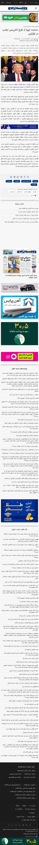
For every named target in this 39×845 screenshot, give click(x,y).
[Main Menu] (36, 8)
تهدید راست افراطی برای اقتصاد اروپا (28, 208)
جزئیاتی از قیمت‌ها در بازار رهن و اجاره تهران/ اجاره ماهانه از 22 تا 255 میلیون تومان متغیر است (20, 642)
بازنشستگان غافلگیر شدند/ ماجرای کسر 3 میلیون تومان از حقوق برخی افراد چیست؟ (19, 756)
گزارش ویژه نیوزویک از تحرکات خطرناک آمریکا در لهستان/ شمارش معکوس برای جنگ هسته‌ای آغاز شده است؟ (20, 666)
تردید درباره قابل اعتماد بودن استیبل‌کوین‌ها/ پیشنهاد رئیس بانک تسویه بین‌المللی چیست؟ (21, 696)
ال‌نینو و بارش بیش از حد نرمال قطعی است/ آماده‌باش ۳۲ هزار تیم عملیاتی (20, 390)
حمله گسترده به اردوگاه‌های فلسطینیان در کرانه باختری (23, 671)
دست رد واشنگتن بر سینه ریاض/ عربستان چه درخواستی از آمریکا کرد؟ (19, 450)
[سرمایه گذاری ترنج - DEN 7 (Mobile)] (19, 17)
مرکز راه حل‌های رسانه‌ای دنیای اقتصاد (25, 795)
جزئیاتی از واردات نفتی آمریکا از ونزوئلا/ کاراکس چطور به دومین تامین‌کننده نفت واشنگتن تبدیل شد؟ (21, 679)
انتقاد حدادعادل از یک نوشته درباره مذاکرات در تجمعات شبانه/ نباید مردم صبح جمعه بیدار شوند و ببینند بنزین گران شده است (20, 374)
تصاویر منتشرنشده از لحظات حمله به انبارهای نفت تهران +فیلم (21, 423)
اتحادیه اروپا (26, 181)
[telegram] (14, 177)
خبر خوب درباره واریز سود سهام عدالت (27, 420)
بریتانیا (9, 181)
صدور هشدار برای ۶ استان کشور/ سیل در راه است (25, 482)
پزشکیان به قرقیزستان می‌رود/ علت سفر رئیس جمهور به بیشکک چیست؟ (21, 551)
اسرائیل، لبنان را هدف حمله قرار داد (29, 602)
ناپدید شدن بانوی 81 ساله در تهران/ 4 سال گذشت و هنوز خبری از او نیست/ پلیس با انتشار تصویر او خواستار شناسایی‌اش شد (19, 691)
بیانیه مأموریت (20, 817)
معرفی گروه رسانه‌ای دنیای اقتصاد (26, 771)
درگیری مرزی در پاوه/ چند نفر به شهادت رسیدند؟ (25, 446)
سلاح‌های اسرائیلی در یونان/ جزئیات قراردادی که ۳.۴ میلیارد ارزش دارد (20, 716)
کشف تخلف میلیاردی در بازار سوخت (28, 616)
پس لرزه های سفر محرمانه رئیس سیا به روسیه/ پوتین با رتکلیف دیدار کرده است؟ (21, 535)
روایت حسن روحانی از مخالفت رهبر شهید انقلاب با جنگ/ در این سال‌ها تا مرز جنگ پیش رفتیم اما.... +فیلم (20, 486)
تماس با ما (32, 806)
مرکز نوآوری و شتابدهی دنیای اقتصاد (25, 788)
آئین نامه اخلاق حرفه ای (28, 820)
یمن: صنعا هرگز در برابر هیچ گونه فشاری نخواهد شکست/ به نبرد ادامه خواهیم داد (20, 586)
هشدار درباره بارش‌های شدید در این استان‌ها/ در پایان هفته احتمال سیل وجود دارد (20, 428)
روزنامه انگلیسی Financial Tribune (26, 798)
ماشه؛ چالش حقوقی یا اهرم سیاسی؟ (28, 212)
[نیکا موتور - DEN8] (19, 287)
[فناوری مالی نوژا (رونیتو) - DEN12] (19, 510)
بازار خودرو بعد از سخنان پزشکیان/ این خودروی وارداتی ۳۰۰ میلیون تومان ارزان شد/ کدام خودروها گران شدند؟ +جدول (19, 403)
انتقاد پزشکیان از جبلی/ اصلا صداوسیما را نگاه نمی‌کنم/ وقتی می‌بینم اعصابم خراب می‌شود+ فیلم (19, 572)
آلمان (35, 181)
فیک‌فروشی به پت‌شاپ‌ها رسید (30, 687)
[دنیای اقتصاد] (17, 8)
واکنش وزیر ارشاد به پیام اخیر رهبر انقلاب (27, 662)
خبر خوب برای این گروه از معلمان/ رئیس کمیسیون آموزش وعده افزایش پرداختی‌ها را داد (21, 654)
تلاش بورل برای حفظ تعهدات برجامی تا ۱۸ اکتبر (25, 219)
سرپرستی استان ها (30, 809)
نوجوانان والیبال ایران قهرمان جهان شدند (27, 435)
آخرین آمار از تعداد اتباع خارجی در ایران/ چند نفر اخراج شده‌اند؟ (21, 646)
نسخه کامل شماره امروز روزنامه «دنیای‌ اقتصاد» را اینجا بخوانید (21, 276)
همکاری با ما (18, 809)
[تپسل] (2, 125)
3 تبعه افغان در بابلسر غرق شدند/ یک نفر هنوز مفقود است (22, 729)
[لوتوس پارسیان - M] (19, 841)
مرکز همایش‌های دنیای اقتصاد (12, 785)
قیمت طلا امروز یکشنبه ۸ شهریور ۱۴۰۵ (27, 398)
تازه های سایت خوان (19, 529)
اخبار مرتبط (19, 204)
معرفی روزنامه (31, 817)
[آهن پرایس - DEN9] (19, 307)
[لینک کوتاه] (28, 177)
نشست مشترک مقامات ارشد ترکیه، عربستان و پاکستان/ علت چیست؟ (20, 564)
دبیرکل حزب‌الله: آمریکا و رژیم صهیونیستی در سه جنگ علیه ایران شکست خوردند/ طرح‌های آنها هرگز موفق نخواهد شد (21, 606)
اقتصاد (17, 181)
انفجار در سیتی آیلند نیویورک (30, 732)
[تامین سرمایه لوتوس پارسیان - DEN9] (19, 333)
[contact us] (12, 825)
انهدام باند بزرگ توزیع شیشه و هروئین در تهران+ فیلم (23, 701)
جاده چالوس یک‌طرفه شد (31, 650)
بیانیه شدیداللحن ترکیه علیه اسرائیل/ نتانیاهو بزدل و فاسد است (21, 708)
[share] (16, 825)
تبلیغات (24, 806)
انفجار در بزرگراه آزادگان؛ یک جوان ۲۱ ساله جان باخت (23, 395)
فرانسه (34, 185)
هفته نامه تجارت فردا (29, 777)
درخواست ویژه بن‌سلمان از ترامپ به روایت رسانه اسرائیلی (22, 683)
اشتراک (17, 806)
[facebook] (24, 177)
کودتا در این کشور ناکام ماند (30, 752)
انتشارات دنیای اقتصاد (29, 785)
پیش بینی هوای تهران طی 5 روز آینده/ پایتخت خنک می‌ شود (21, 582)
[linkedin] (17, 177)
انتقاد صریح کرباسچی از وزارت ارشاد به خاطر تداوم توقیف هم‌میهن (20, 379)
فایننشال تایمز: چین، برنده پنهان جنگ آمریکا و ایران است (23, 619)
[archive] (9, 825)
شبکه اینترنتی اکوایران (15, 774)
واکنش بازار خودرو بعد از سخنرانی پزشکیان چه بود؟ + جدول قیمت (20, 453)
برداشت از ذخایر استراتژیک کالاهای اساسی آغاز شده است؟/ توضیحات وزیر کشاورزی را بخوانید (19, 724)
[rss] (19, 825)
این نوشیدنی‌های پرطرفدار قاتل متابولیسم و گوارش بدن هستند (21, 478)
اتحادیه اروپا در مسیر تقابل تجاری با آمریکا (27, 215)
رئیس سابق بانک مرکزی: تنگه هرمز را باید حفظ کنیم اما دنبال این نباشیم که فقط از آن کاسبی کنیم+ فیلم (20, 540)
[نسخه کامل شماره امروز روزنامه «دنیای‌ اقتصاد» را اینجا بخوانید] (19, 260)
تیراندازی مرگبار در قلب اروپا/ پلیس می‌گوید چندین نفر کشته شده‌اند (20, 720)
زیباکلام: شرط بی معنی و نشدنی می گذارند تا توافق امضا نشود (21, 222)
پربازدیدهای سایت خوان (19, 369)
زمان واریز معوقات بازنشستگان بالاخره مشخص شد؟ (24, 432)
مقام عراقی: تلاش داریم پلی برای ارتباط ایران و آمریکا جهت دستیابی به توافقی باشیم (20, 492)
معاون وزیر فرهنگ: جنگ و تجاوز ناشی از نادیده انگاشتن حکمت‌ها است (20, 546)
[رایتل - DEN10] (19, 356)
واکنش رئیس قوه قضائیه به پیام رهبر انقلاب (26, 623)
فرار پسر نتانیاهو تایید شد (31, 704)
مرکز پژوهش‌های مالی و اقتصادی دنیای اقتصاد (22, 791)
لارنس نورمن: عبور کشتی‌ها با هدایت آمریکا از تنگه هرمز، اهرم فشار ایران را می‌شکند (20, 408)
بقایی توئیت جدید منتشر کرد (30, 658)
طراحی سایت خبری (31, 836)
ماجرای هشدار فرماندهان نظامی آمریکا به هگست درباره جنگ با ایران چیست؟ (20, 556)
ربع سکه (37, 3)
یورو (19, 3)
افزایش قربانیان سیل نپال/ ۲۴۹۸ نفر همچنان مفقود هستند (22, 711)
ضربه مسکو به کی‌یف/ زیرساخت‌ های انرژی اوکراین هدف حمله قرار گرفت (20, 577)
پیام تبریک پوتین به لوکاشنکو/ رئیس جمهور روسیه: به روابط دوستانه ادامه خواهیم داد (20, 611)
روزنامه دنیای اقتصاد (29, 774)
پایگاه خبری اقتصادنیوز (15, 777)
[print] (10, 177)
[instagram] (30, 825)
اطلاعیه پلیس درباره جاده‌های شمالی (28, 674)
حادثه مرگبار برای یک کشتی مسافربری (28, 561)
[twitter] (21, 177)
